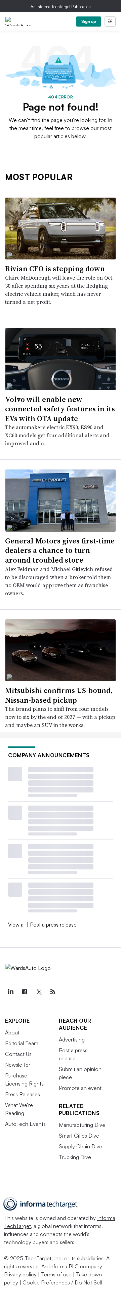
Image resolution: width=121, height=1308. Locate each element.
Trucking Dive (75, 1157)
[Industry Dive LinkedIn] (10, 992)
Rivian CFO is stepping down (55, 268)
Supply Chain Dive (80, 1146)
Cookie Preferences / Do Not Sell (62, 1282)
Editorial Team (21, 1043)
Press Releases (22, 1094)
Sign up (88, 21)
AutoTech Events (25, 1123)
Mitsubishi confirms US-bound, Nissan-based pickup (59, 695)
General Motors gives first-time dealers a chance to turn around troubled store (60, 550)
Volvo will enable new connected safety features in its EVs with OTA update (60, 408)
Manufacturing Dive (82, 1124)
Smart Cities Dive (79, 1135)
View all (17, 924)
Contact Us (18, 1054)
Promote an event (80, 1088)
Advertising (72, 1039)
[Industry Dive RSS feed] (53, 992)
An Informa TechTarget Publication (61, 6)
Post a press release (53, 924)
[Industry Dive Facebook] (24, 992)
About (12, 1032)
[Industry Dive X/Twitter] (39, 992)
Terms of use (56, 1274)
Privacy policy (20, 1274)
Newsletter (17, 1064)
